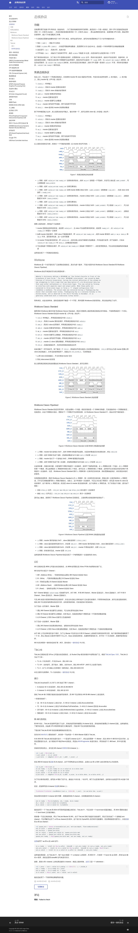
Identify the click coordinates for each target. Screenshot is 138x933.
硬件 (27, 7)
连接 (52, 762)
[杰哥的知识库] (10, 2)
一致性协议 (75, 643)
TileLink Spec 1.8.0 (112, 654)
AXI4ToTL (44, 735)
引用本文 (41, 887)
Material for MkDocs (21, 930)
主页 (10, 7)
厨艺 (15, 7)
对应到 (64, 748)
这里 (35, 841)
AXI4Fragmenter (84, 741)
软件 (43, 7)
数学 (32, 7)
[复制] (127, 276)
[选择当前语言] (78, 2)
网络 (38, 7)
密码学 (21, 7)
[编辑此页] (128, 17)
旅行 (48, 7)
